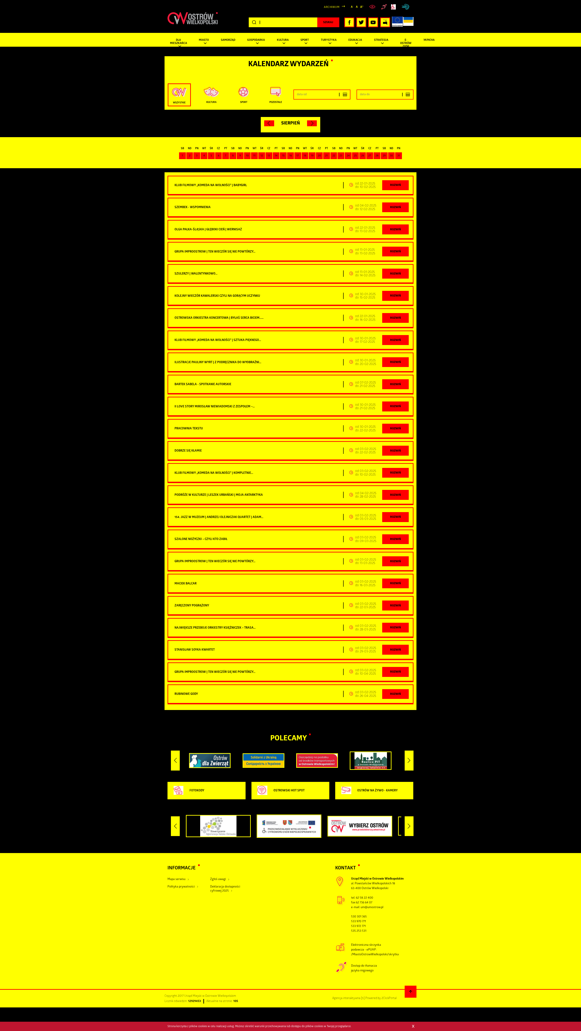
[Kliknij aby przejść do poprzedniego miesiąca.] (269, 123)
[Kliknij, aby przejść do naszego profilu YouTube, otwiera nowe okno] (373, 22)
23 (341, 156)
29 (384, 156)
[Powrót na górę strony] (411, 992)
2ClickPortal (389, 998)
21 (326, 156)
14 (276, 156)
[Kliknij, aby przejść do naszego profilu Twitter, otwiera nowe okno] (361, 22)
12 (262, 156)
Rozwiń (395, 185)
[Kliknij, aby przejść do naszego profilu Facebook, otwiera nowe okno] (349, 22)
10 (247, 156)
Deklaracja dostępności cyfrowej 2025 (225, 889)
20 (319, 156)
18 (305, 156)
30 (391, 156)
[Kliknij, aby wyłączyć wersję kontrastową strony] (373, 7)
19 (312, 156)
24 (348, 156)
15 (283, 156)
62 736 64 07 (364, 903)
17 (297, 156)
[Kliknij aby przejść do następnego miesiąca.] (312, 123)
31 (398, 156)
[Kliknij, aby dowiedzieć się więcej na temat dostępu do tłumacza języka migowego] (384, 7)
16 (290, 156)
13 (269, 156)
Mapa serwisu (176, 879)
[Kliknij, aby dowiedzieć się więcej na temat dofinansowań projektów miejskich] (397, 22)
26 (362, 156)
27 (369, 156)
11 (254, 156)
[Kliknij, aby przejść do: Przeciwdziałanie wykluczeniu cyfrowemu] (394, 7)
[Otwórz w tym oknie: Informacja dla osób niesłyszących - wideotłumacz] (342, 973)
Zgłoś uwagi (218, 879)
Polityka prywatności (181, 887)
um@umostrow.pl (372, 907)
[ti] (363, 998)
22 (333, 156)
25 (355, 156)
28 (377, 156)
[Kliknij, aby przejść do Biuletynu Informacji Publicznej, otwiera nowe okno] (385, 22)
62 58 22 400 (364, 898)
